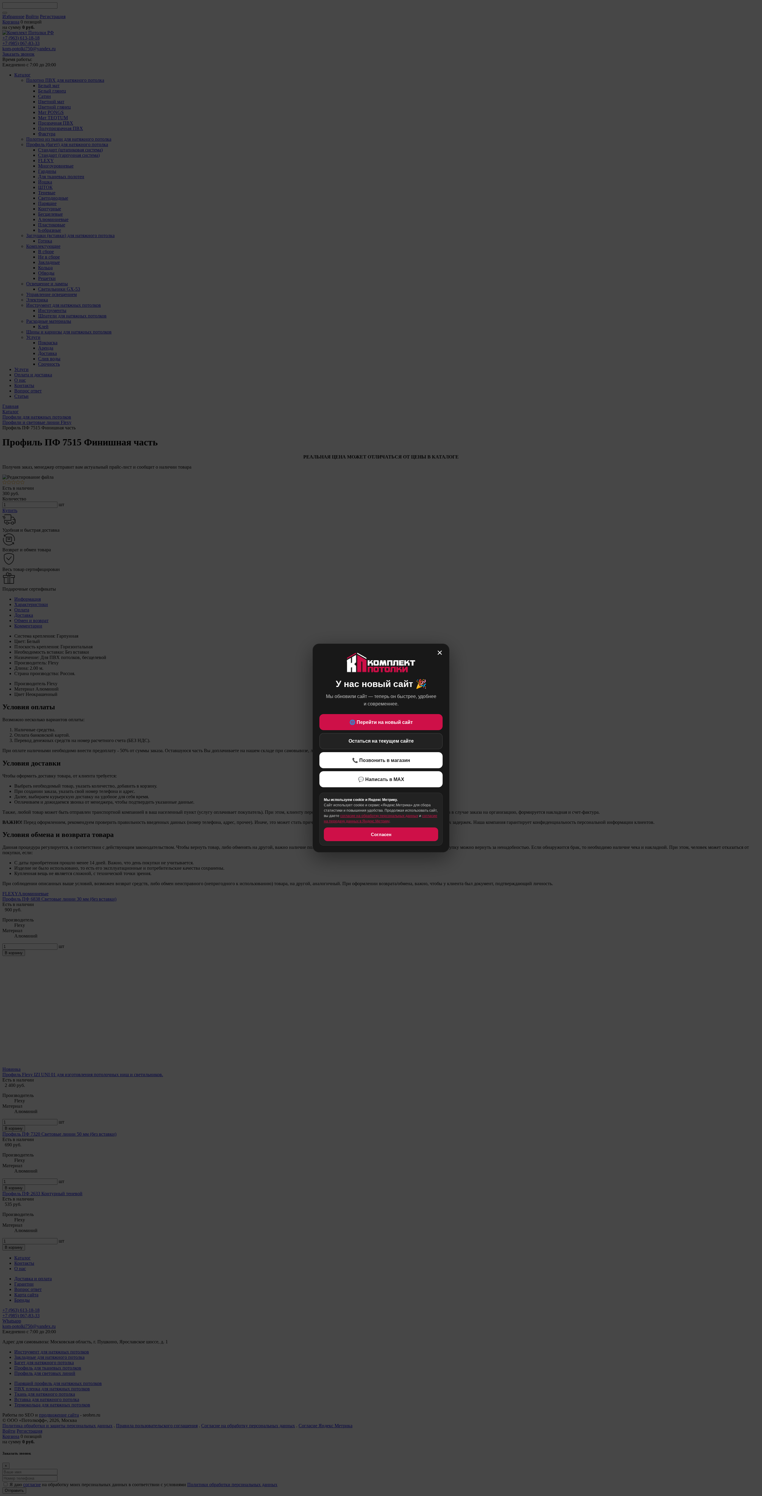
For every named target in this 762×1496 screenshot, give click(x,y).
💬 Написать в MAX (381, 779)
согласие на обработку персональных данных (379, 816)
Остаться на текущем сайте (381, 741)
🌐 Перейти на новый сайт (381, 722)
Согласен (381, 834)
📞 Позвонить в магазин (381, 760)
